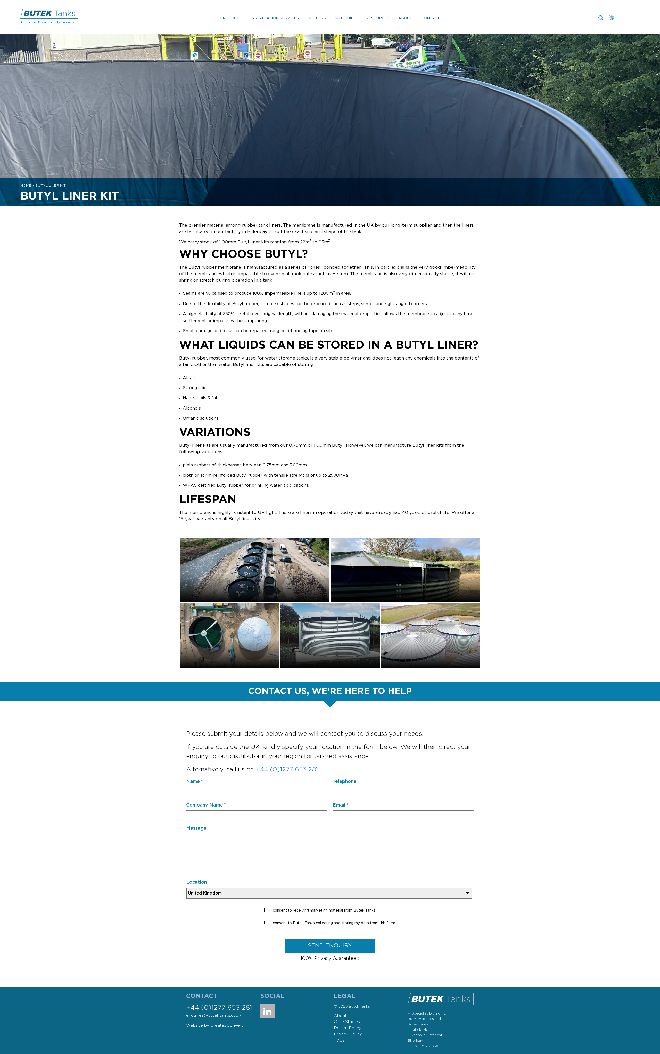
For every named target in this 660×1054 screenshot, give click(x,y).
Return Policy (347, 1028)
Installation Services (275, 18)
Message (196, 828)
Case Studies (347, 1022)
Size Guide (345, 18)
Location (196, 882)
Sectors (317, 18)
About (405, 18)
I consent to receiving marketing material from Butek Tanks (323, 910)
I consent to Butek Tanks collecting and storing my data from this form (333, 923)
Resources (377, 18)
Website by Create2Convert (214, 1025)
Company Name (206, 805)
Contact (430, 18)
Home (25, 185)
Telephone (344, 781)
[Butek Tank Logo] (49, 14)
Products (231, 18)
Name (194, 781)
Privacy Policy (348, 1034)
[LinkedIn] (267, 1011)
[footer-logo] (441, 995)
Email (341, 805)
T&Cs (339, 1040)
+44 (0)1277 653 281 (287, 769)
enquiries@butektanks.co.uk (214, 1015)
